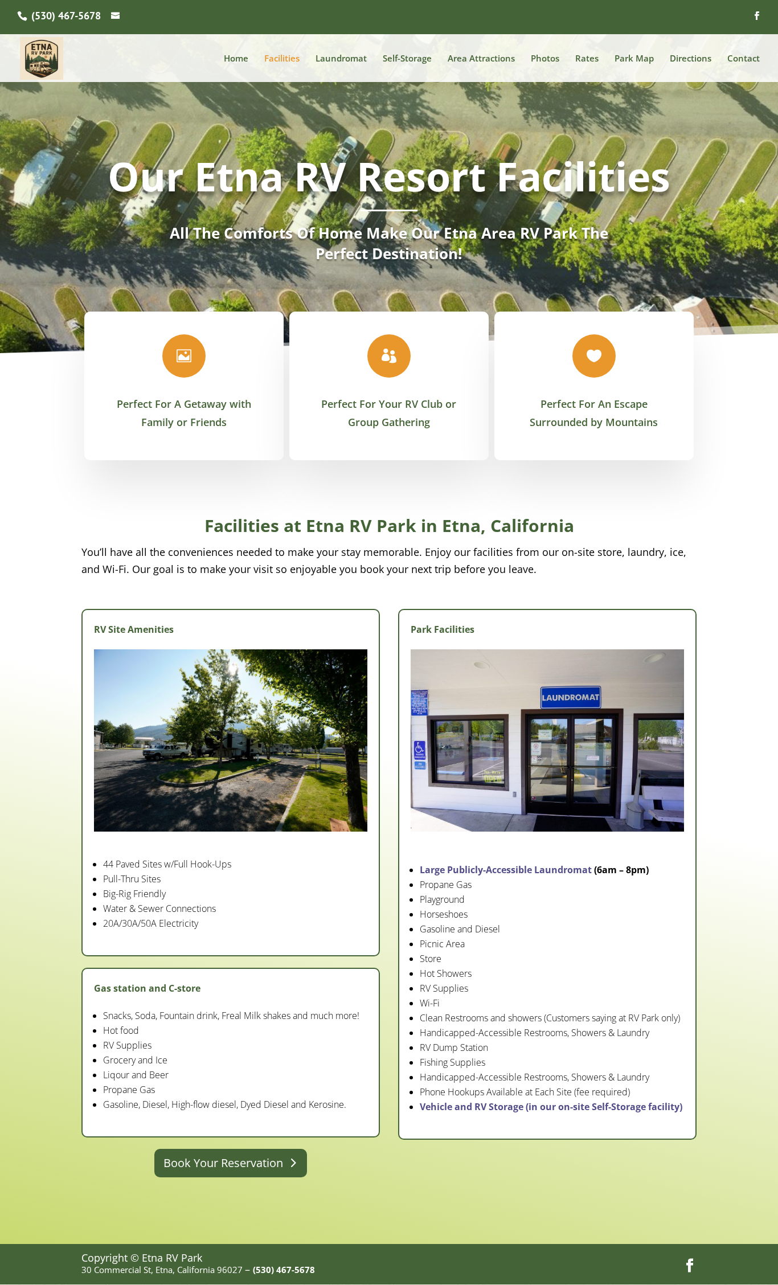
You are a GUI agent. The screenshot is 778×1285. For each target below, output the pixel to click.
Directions (690, 59)
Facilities (282, 59)
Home (236, 59)
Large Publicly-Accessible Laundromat (506, 870)
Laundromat (341, 59)
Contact (743, 59)
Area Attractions (481, 59)
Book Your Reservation (223, 1163)
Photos (545, 59)
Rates (587, 59)
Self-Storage (407, 59)
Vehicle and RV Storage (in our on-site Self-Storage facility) (551, 1106)
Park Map (634, 59)
